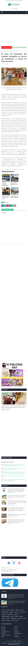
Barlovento (3, 627)
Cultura (21, 610)
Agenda (8, 610)
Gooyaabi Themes (22, 643)
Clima (24, 618)
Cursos (15, 612)
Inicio (2, 50)
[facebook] (11, 9)
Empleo (16, 616)
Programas (4, 614)
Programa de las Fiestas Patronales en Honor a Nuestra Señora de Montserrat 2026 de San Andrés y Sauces (14, 407)
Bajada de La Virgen (5, 616)
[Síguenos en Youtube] (19, 563)
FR (9, 567)
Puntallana (3, 633)
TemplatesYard (11, 643)
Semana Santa (13, 618)
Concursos (16, 614)
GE (7, 567)
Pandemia (21, 616)
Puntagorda (16, 631)
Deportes (17, 610)
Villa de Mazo (16, 636)
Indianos (8, 618)
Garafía (15, 630)
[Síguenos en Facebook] (9, 563)
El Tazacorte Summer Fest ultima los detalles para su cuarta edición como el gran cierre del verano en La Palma (13, 472)
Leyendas (3, 620)
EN (6, 567)
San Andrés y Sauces (18, 633)
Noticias (5, 50)
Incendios (20, 618)
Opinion (12, 616)
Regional (12, 610)
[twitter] (14, 9)
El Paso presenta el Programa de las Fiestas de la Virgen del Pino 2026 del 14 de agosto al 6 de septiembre (17, 502)
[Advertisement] (14, 30)
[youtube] (16, 9)
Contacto (19, 641)
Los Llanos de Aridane (5, 631)
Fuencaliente (3, 630)
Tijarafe (2, 636)
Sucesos (23, 612)
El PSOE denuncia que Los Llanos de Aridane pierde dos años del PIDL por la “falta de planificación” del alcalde (16, 509)
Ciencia (16, 620)
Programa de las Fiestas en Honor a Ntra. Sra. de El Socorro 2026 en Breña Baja (16, 496)
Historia (3, 618)
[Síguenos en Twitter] (14, 563)
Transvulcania (10, 614)
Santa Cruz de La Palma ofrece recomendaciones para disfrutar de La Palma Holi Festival (13, 469)
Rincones (8, 620)
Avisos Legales (13, 641)
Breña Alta (16, 627)
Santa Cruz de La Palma (5, 635)
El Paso (15, 628)
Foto (12, 620)
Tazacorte (16, 635)
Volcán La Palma (5, 612)
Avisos (19, 612)
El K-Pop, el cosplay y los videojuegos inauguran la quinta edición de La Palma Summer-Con (13, 480)
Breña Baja (3, 628)
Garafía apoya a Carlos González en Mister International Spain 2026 (17, 515)
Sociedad (11, 612)
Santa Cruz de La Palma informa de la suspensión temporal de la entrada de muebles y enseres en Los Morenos (16, 490)
